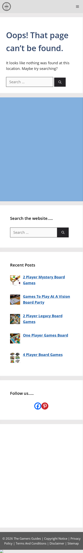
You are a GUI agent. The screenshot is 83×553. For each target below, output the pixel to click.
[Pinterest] (44, 406)
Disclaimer (57, 543)
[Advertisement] (41, 149)
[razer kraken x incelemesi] (41, 551)
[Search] (60, 82)
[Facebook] (37, 406)
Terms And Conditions (31, 543)
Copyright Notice (55, 538)
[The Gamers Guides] (6, 6)
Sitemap (73, 543)
